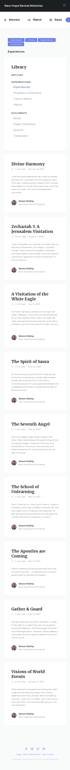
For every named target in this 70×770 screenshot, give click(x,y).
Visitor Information (32, 754)
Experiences (21, 87)
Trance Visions (22, 98)
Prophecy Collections (27, 92)
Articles (17, 75)
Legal (18, 754)
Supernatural (21, 82)
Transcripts (20, 135)
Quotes (18, 130)
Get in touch (48, 754)
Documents (19, 113)
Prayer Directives (24, 124)
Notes (17, 118)
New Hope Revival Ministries (24, 5)
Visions (17, 104)
